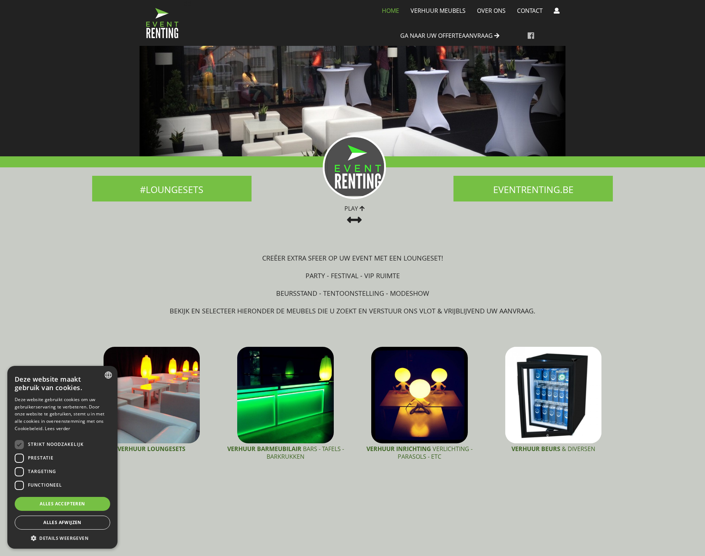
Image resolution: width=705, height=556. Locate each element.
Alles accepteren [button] (62, 504)
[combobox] (108, 375)
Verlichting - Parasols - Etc (419, 453)
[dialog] (62, 457)
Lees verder (57, 428)
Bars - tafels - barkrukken (285, 453)
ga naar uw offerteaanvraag (447, 36)
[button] (62, 537)
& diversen (553, 449)
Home (390, 11)
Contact (530, 11)
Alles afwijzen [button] (62, 522)
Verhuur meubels (438, 11)
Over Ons (491, 11)
